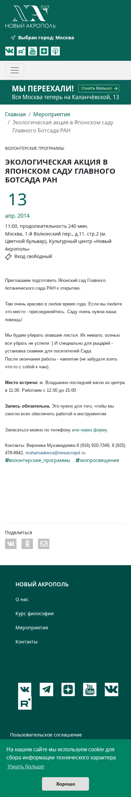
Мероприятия (51, 114)
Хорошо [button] (65, 784)
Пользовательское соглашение (46, 734)
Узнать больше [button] (25, 766)
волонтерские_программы (39, 460)
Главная (15, 114)
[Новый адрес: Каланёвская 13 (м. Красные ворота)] (65, 92)
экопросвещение (99, 460)
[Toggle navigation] (14, 70)
